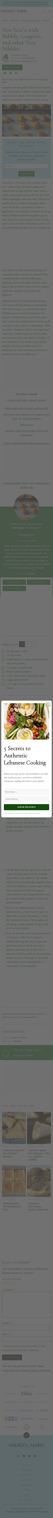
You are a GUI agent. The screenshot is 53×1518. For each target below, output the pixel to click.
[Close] (48, 704)
